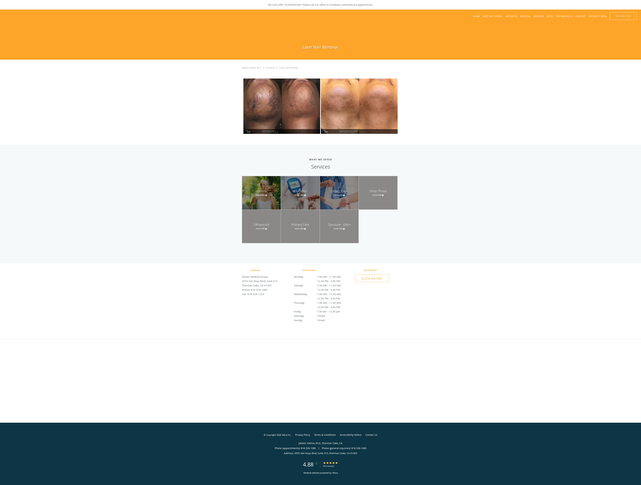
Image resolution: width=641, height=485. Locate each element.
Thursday (320, 303)
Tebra (335, 472)
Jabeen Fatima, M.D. (251, 67)
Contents (270, 67)
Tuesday (320, 286)
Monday (320, 277)
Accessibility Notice (350, 434)
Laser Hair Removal (288, 67)
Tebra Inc (286, 434)
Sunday (309, 320)
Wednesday (320, 294)
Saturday (309, 315)
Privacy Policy (302, 434)
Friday (317, 311)
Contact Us (371, 434)
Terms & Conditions (325, 434)
